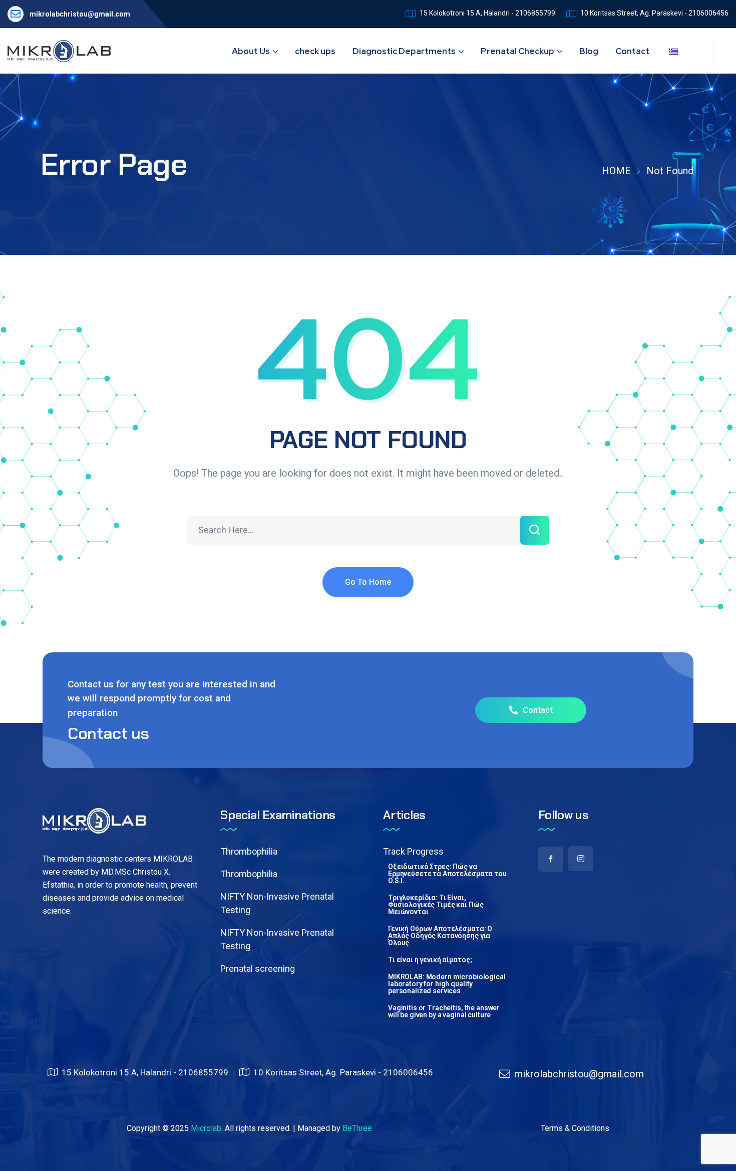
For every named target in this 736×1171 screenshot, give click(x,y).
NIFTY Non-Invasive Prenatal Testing (277, 903)
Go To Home (368, 582)
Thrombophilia (248, 851)
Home (616, 171)
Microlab (206, 1128)
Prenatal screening (257, 968)
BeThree (357, 1128)
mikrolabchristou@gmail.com (80, 14)
